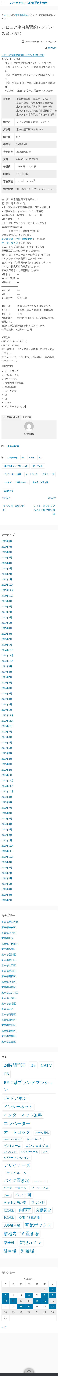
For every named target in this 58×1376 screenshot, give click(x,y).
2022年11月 (7, 786)
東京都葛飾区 (8, 1030)
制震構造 (9, 1217)
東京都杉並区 (8, 981)
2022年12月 (7, 780)
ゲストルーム (12, 1145)
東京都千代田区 (9, 944)
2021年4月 (6, 889)
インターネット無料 (12, 474)
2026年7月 (6, 547)
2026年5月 (6, 557)
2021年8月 (6, 867)
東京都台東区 (8, 949)
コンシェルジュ (37, 1145)
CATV (31, 457)
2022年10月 (7, 791)
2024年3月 (6, 699)
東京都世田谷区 (9, 922)
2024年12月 (7, 650)
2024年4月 (6, 693)
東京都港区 (7, 1009)
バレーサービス (40, 1181)
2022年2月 (6, 835)
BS (23, 457)
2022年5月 (6, 818)
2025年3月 (6, 633)
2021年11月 (7, 851)
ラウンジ (38, 1202)
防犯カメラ (9, 491)
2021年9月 (6, 862)
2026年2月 (6, 574)
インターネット (18, 1107)
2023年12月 (7, 715)
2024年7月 (6, 677)
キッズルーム (34, 1139)
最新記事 (26, 417)
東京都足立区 (8, 1041)
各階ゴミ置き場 (29, 1217)
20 (29, 1306)
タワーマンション (17, 1157)
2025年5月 (6, 623)
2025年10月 (7, 595)
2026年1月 (6, 579)
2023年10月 (7, 726)
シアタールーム (29, 1151)
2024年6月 (6, 682)
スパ (45, 1152)
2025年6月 (6, 617)
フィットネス (39, 1187)
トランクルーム (15, 1173)
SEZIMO (52, 48)
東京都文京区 (8, 971)
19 (21, 1306)
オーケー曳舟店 (9, 243)
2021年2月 (6, 900)
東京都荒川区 (8, 1025)
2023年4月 (6, 759)
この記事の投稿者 (11, 417)
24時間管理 (12, 457)
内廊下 (25, 1210)
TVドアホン (38, 466)
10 (5, 1301)
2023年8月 (6, 737)
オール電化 (42, 1132)
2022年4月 (6, 824)
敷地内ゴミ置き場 (40, 482)
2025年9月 (6, 601)
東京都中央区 (8, 927)
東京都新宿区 (8, 976)
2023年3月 (6, 764)
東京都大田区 (8, 965)
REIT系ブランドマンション (16, 466)
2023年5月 (6, 753)
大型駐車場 (12, 1225)
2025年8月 (6, 606)
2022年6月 (6, 813)
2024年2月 (6, 704)
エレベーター (17, 1123)
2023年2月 (6, 769)
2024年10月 (7, 661)
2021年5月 (6, 884)
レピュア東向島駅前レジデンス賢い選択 (22, 55)
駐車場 (10, 1251)
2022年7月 (6, 807)
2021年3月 (6, 895)
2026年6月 (6, 552)
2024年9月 (6, 666)
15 (44, 1301)
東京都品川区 (8, 954)
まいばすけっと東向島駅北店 (16, 239)
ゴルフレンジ (10, 1152)
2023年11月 (7, 720)
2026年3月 (6, 568)
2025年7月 (6, 612)
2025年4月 (6, 628)
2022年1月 (6, 840)
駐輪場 (27, 1251)
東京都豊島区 (8, 1036)
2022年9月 (6, 797)
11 (13, 1301)
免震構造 (9, 1210)
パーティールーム (15, 1187)
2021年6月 (6, 878)
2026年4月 (6, 563)
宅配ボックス (22, 482)
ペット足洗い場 (15, 1202)
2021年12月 (7, 846)
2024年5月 (6, 688)
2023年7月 (6, 742)
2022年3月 (6, 829)
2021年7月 (6, 873)
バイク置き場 (16, 1180)
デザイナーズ (48, 474)
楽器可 (9, 1243)
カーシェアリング (13, 1139)
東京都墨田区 (13, 446)
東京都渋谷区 (8, 1003)
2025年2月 (6, 639)
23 (52, 1306)
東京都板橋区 (8, 987)
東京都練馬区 (8, 1020)
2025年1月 (6, 644)
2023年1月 (6, 775)
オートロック (32, 474)
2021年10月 (7, 856)
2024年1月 (6, 710)
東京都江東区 (8, 998)
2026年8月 (6, 541)
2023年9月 (6, 731)
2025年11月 (7, 590)
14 (37, 1301)
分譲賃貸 (43, 1210)
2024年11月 (7, 655)
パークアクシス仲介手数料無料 (29, 2)
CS (40, 457)
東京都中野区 (8, 933)
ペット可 (8, 482)
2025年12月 (7, 584)
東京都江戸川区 (9, 992)
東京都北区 (7, 938)
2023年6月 (6, 748)
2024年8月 (6, 672)
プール (7, 1195)
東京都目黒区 (8, 1014)
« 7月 (4, 1327)
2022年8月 (6, 802)
